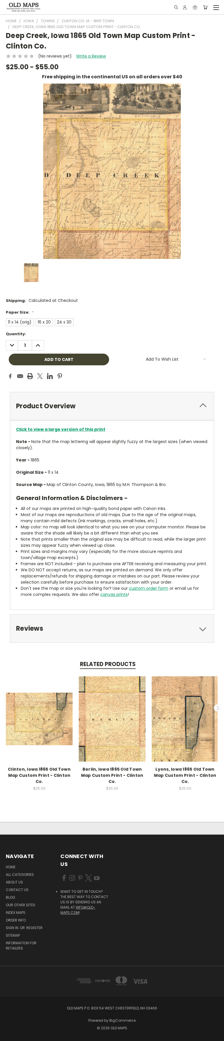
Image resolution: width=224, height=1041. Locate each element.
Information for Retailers (21, 945)
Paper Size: (20, 312)
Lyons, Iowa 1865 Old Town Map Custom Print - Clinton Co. (185, 775)
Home (10, 866)
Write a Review (91, 56)
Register (34, 927)
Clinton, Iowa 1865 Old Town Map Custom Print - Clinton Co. (39, 775)
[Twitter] (40, 376)
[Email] (20, 376)
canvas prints (114, 594)
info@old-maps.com (77, 910)
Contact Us (17, 889)
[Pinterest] (60, 376)
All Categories (20, 874)
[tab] (112, 406)
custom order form (148, 588)
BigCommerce (122, 1020)
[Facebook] (10, 376)
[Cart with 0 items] (205, 7)
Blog (10, 897)
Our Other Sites (20, 904)
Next (217, 708)
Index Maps (15, 912)
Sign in (12, 927)
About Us (14, 882)
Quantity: (16, 334)
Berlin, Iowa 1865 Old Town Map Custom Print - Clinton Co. (112, 775)
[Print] (30, 376)
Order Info (16, 920)
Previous (6, 708)
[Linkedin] (50, 376)
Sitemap (13, 935)
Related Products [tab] (108, 664)
